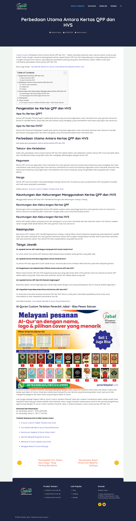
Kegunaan (25, 87)
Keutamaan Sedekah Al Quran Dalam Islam (38, 432)
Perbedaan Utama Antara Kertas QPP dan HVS (36, 82)
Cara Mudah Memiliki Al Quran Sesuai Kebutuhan (51, 301)
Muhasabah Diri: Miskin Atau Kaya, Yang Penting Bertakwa (50, 463)
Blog (74, 490)
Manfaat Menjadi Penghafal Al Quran (35, 437)
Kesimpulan (23, 98)
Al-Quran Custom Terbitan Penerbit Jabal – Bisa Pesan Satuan (43, 102)
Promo (114, 6)
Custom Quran (22, 55)
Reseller (103, 6)
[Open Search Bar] (121, 6)
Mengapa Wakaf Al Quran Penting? (34, 446)
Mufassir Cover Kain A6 (52, 490)
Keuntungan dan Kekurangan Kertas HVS (36, 96)
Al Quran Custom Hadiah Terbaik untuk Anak (46, 189)
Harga (24, 89)
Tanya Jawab (24, 100)
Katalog (92, 6)
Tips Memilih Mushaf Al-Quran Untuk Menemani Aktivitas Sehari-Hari (57, 67)
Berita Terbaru (77, 6)
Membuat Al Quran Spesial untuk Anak (36, 442)
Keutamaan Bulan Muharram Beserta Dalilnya (88, 463)
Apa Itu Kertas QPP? (28, 78)
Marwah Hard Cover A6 (53, 497)
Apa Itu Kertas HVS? (28, 80)
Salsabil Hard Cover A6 (52, 494)
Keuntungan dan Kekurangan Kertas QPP (35, 93)
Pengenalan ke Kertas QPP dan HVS (31, 76)
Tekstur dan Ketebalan (29, 85)
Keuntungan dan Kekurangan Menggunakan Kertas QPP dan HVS (42, 91)
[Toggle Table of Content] (64, 73)
